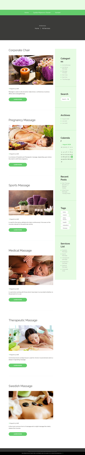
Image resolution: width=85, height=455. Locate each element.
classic (65, 215)
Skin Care (65, 75)
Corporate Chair (19, 50)
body (64, 212)
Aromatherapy (66, 65)
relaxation (66, 225)
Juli (64, 121)
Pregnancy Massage (22, 120)
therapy (65, 228)
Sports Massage (19, 185)
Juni (64, 123)
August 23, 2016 (14, 88)
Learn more (18, 99)
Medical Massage (20, 250)
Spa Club (64, 77)
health (65, 222)
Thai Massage (66, 79)
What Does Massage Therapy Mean (66, 192)
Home (37, 28)
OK (62, 453)
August (65, 119)
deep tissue (64, 218)
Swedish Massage (20, 386)
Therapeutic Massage (23, 320)
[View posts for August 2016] (61, 144)
